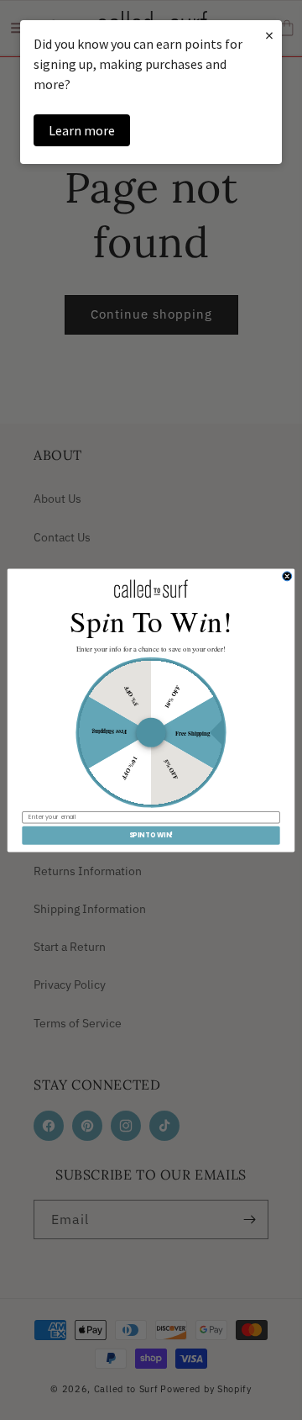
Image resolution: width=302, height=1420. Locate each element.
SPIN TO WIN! (151, 835)
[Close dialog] (287, 575)
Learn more (82, 130)
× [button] (269, 34)
